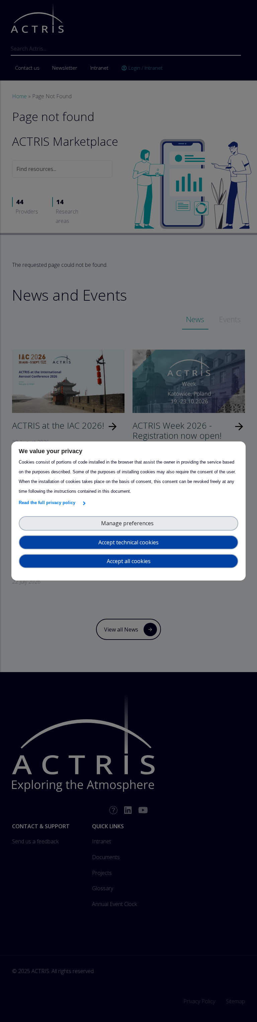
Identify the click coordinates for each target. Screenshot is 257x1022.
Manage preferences (128, 523)
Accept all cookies (129, 561)
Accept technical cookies (128, 542)
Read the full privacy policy (48, 502)
